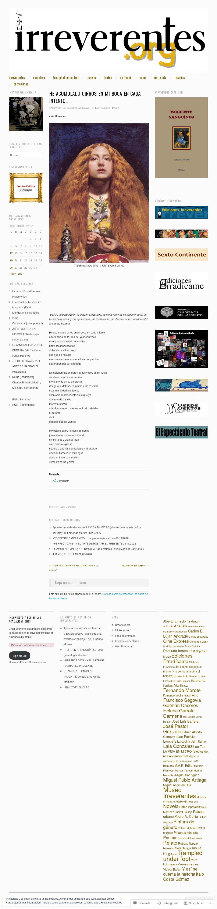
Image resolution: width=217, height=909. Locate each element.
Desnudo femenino (177, 650)
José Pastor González (175, 728)
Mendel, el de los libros (25, 312)
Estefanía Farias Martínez (184, 683)
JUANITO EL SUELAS (65, 554)
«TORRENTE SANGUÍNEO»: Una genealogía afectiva (84, 538)
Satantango (183, 848)
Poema (169, 837)
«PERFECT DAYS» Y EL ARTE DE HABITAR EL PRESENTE (87, 543)
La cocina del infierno (191, 741)
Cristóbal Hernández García (177, 646)
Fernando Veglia (173, 695)
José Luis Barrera (185, 721)
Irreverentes (17, 77)
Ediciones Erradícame (177, 658)
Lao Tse (199, 746)
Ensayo (167, 680)
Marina (198, 770)
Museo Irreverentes (179, 792)
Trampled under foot (66, 77)
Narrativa (39, 77)
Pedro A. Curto (186, 816)
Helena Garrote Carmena (179, 713)
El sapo (202, 676)
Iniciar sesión (122, 630)
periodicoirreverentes (78, 107)
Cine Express (176, 641)
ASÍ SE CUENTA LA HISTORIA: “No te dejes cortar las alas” (25, 334)
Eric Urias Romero (180, 680)
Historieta (160, 77)
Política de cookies (111, 902)
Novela (171, 806)
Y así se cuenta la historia (180, 871)
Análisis (180, 625)
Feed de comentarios (127, 641)
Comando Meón (198, 641)
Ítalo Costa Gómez (183, 876)
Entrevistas (21, 84)
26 (11, 267)
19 (11, 260)
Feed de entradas (125, 635)
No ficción (126, 77)
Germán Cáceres (180, 705)
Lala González (102, 107)
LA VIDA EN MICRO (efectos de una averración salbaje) (185, 753)
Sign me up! (19, 655)
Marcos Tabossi (184, 770)
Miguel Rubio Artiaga (184, 779)
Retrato (183, 843)
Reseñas (180, 77)
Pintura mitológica (187, 828)
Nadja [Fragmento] (23, 377)
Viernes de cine (188, 864)
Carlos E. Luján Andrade (183, 633)
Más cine (193, 801)
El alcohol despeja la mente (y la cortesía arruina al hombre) (182, 671)
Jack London (189, 716)
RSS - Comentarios (23, 404)
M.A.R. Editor (183, 765)
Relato (170, 842)
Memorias (169, 775)
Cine (143, 77)
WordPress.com (124, 646)
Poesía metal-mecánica (189, 838)
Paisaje (188, 812)
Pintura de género (178, 824)
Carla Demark (180, 631)
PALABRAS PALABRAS (135, 565)
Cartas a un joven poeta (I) (27, 323)
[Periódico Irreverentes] (108, 42)
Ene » (21, 273)
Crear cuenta (122, 625)
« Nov (12, 273)
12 (11, 253)
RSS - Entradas (21, 399)
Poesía (92, 77)
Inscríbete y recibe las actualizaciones (25, 619)
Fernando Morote (182, 689)
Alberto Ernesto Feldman (181, 621)
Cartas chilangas (198, 636)
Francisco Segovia (182, 699)
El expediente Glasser (185, 676)
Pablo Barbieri (189, 806)
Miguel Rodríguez (187, 775)
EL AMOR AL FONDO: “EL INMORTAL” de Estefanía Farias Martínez (91, 548)
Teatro (108, 77)
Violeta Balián (172, 869)
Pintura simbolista (186, 832)
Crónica (196, 646)
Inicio (15, 318)
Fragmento (191, 695)
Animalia (168, 626)
